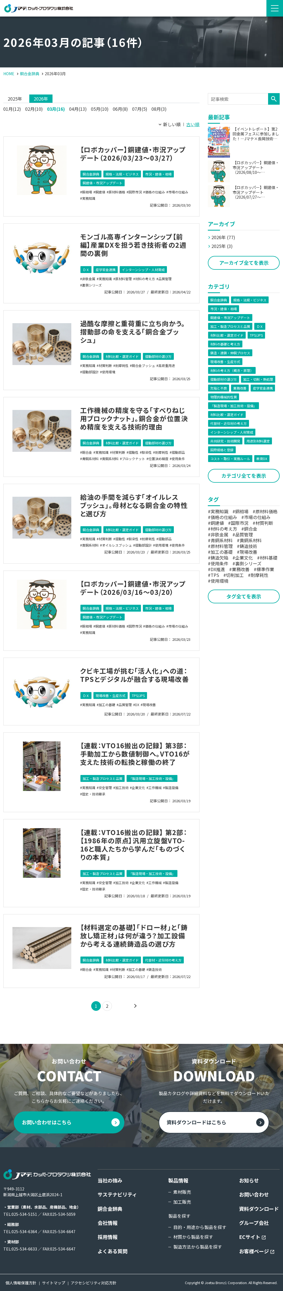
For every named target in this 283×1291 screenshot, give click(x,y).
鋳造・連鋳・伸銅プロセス (230, 352)
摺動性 (133, 452)
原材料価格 (117, 192)
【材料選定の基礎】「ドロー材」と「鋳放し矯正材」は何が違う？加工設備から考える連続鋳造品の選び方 (134, 935)
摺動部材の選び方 (158, 356)
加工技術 (122, 787)
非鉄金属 (88, 278)
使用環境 (108, 371)
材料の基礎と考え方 (225, 344)
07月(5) (139, 109)
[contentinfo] (141, 1219)
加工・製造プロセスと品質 (102, 778)
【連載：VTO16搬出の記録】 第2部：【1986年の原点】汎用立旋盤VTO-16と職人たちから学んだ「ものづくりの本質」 (133, 844)
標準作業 (265, 569)
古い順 (193, 124)
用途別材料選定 (258, 441)
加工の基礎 (107, 704)
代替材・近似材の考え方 (163, 960)
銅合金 (87, 452)
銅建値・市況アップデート (102, 182)
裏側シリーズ (92, 285)
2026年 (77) (223, 237)
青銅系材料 (90, 458)
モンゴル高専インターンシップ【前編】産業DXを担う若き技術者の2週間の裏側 (133, 245)
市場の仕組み (178, 192)
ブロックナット (133, 458)
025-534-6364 (24, 1231)
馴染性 (147, 452)
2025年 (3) (222, 246)
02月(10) (34, 109)
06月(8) (120, 109)
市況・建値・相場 (158, 174)
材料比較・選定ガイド (122, 356)
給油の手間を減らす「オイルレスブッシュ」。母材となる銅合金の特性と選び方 (134, 505)
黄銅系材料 (110, 458)
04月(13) (78, 109)
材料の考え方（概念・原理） (231, 370)
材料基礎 (268, 557)
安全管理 (105, 787)
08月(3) (159, 109)
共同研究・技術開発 (225, 441)
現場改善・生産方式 (110, 695)
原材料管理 (123, 278)
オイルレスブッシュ (117, 545)
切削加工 (235, 575)
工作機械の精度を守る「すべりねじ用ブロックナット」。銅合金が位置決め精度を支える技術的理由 (134, 418)
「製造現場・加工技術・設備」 (152, 778)
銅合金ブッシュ (143, 365)
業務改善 (240, 388)
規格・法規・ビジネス (122, 174)
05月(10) (100, 109)
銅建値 (100, 192)
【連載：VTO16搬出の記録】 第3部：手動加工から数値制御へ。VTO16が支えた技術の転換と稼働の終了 (135, 754)
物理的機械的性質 (223, 397)
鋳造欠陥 (219, 557)
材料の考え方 (145, 278)
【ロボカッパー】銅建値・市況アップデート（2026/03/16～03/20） (132, 588)
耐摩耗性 (122, 365)
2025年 (15, 98)
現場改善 (149, 704)
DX (137, 704)
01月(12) (12, 109)
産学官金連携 (106, 269)
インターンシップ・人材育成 (143, 269)
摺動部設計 (90, 371)
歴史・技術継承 (93, 794)
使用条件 (178, 458)
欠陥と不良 (218, 388)
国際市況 (135, 192)
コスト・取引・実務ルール (230, 458)
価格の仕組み (155, 192)
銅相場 (87, 192)
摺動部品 (178, 452)
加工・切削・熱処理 (258, 379)
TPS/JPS (138, 695)
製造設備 (171, 787)
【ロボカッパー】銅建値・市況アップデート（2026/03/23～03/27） (132, 154)
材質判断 (105, 365)
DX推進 (218, 569)
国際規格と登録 (222, 449)
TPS (215, 575)
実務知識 (88, 198)
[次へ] (135, 1006)
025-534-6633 (24, 1249)
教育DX (261, 458)
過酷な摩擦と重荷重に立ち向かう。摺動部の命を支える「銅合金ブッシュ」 (132, 331)
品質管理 (165, 278)
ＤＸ (86, 269)
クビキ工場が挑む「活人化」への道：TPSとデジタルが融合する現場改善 (134, 675)
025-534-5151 (24, 1214)
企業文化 (138, 787)
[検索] (274, 99)
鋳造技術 (155, 969)
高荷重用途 (166, 365)
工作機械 (155, 787)
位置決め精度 (158, 458)
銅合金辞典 (91, 174)
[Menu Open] (274, 8)
